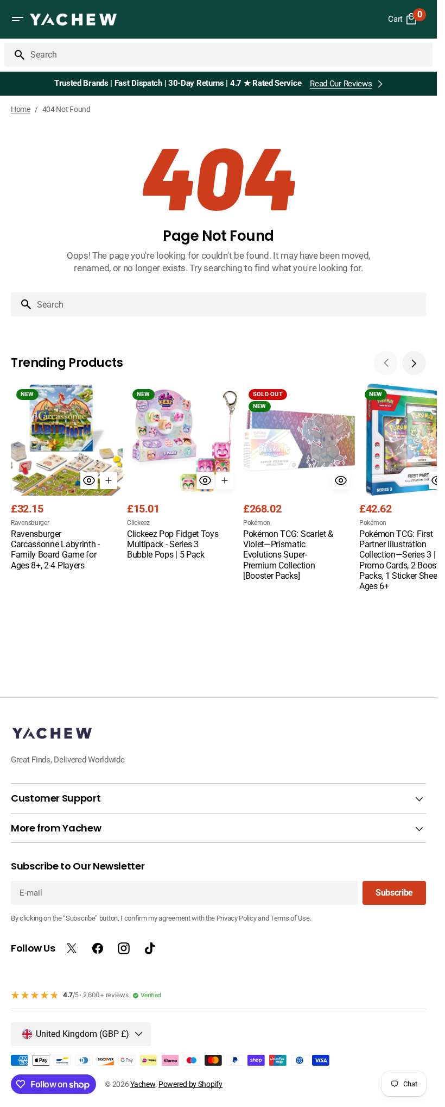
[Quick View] (89, 480)
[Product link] (67, 478)
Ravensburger (30, 523)
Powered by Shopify (190, 1084)
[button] (17, 19)
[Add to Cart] (108, 480)
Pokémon (256, 523)
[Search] (15, 55)
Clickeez (138, 523)
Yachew (142, 1084)
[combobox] (229, 55)
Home (20, 109)
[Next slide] (414, 363)
